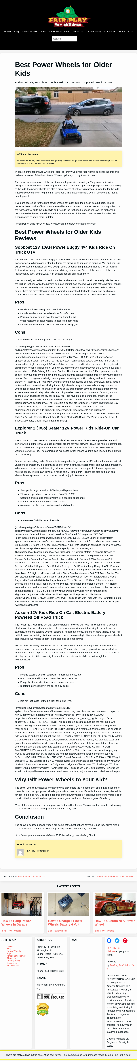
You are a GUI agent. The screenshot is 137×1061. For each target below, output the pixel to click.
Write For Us (13, 965)
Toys (9, 953)
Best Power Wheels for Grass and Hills (115, 876)
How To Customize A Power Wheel (115, 922)
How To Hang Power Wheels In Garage (16, 922)
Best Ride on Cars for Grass (31, 876)
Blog (3, 931)
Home (10, 946)
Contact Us (12, 963)
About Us (11, 958)
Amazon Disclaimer (16, 956)
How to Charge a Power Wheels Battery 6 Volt (65, 922)
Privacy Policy (13, 961)
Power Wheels (14, 931)
